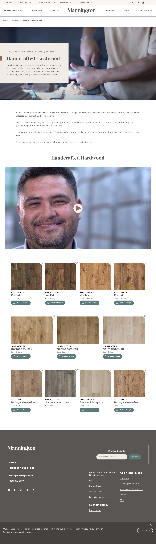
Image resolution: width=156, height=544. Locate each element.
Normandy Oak (21, 349)
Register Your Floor (21, 467)
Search (135, 457)
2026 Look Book (9, 2)
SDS (122, 500)
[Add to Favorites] (42, 263)
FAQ (91, 481)
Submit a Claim (96, 491)
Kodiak (16, 295)
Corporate (124, 478)
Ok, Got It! (145, 530)
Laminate (54, 11)
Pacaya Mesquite (23, 402)
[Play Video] (78, 208)
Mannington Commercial (131, 489)
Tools (126, 11)
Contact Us (15, 462)
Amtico (123, 495)
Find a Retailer (145, 11)
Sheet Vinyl (110, 11)
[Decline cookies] (151, 523)
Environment (95, 510)
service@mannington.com (21, 476)
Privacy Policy (95, 486)
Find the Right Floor (85, 2)
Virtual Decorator (66, 2)
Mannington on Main (129, 484)
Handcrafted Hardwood (32, 20)
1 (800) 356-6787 (16, 481)
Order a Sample (23, 303)
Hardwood (37, 11)
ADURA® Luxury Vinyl (13, 11)
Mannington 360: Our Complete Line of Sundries (38, 2)
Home (5, 20)
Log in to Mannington (99, 497)
